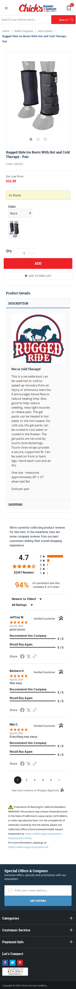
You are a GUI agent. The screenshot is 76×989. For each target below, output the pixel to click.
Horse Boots (45, 31)
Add (38, 263)
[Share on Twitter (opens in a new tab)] (28, 656)
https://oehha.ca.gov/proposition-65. (28, 847)
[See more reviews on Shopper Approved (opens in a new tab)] (35, 656)
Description (18, 303)
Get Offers (38, 900)
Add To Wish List (40, 276)
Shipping (15, 505)
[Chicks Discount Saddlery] (38, 7)
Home (5, 31)
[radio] (53, 556)
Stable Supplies (23, 31)
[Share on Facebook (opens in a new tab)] (22, 657)
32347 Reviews (26, 572)
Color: (12, 206)
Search (67, 20)
